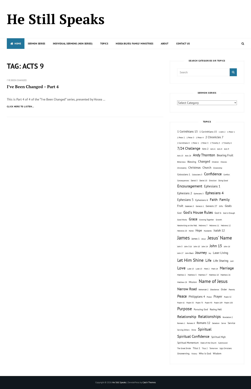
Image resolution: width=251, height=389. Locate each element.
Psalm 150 (228, 303)
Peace (182, 296)
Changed (204, 161)
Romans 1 (181, 323)
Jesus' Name (220, 238)
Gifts (221, 206)
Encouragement (189, 186)
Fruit (180, 206)
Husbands (208, 231)
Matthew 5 (192, 275)
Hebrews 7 (203, 225)
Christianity (181, 168)
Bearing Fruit (225, 155)
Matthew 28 (182, 282)
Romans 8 (191, 323)
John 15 (216, 245)
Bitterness (181, 162)
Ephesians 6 (201, 200)
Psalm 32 (227, 297)
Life (208, 260)
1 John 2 (222, 132)
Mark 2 (207, 269)
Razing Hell (216, 309)
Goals (228, 206)
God (179, 212)
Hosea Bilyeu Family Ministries (134, 43)
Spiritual (204, 329)
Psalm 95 (208, 303)
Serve (223, 323)
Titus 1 (196, 348)
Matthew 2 (181, 275)
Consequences (183, 180)
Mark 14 (214, 269)
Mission (193, 282)
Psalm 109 (218, 303)
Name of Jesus (213, 281)
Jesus (203, 239)
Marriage (227, 268)
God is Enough (229, 213)
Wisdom (217, 353)
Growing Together (206, 220)
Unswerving (183, 353)
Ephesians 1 (212, 186)
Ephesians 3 (199, 193)
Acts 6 (212, 149)
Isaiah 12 (219, 230)
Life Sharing (220, 261)
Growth (219, 220)
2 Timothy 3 (215, 143)
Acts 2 (205, 148)
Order (224, 289)
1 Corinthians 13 (187, 131)
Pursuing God (201, 309)
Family (224, 199)
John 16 (227, 246)
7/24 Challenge (188, 148)
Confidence (213, 174)
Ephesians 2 (184, 193)
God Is (218, 212)
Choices (224, 162)
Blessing (191, 161)
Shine (193, 330)
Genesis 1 (200, 206)
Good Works (182, 220)
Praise (209, 297)
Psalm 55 (190, 303)
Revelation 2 (228, 317)
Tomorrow (214, 348)
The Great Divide (184, 348)
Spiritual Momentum (188, 342)
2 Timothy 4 (227, 143)
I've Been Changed (17, 80)
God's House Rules (198, 212)
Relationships (209, 316)
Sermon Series (36, 43)
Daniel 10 (203, 180)
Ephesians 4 (214, 193)
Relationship (186, 316)
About (165, 43)
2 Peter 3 (204, 143)
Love (181, 268)
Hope (199, 230)
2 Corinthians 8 (183, 143)
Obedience (214, 289)
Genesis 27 (211, 206)
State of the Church (208, 343)
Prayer (218, 296)
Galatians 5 (189, 206)
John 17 (180, 253)
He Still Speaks (55, 19)
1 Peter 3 (190, 137)
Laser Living (220, 253)
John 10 (197, 246)
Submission (223, 343)
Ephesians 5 (185, 200)
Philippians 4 (197, 296)
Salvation (215, 323)
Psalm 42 (181, 303)
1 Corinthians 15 (208, 131)
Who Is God (205, 353)
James (183, 237)
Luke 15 (199, 269)
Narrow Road (187, 289)
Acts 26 (188, 155)
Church (207, 167)
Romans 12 (203, 323)
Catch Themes (149, 382)
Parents (232, 289)
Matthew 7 (202, 275)
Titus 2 (205, 348)
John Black (189, 253)
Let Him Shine (190, 260)
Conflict (227, 174)
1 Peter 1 (231, 132)
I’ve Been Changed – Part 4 (33, 86)
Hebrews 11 (214, 225)
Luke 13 (190, 269)
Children (215, 162)
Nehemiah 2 (203, 289)
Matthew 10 (214, 275)
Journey (201, 252)
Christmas (194, 167)
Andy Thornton (204, 155)
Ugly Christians (226, 348)
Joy (210, 253)
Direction (213, 180)
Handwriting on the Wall (187, 225)
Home (18, 43)
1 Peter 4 (200, 137)
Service (231, 323)
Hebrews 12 (226, 225)
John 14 (205, 246)
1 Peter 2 (181, 137)
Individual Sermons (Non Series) (73, 43)
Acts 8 (219, 149)
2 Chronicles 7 (214, 137)
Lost (232, 261)
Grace (193, 219)
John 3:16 (188, 246)
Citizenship (217, 168)
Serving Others (183, 330)
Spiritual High (218, 336)
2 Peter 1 (195, 143)
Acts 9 (226, 149)
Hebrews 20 (182, 231)
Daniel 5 (194, 180)
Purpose (184, 308)
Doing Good (223, 180)
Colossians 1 (183, 174)
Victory (194, 353)
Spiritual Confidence (193, 336)
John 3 (179, 246)
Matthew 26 (225, 275)
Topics (104, 43)
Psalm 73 (199, 303)
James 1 (196, 238)
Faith (214, 199)
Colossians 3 (197, 174)
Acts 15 (180, 155)
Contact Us (183, 43)
